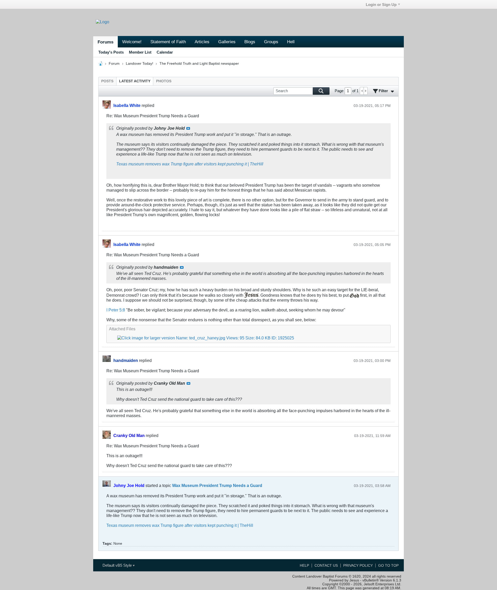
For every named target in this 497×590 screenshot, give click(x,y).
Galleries (227, 41)
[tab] (107, 81)
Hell (291, 41)
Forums (105, 42)
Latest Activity (134, 81)
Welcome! (132, 41)
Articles (202, 41)
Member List (140, 52)
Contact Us (326, 565)
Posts (107, 81)
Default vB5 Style (118, 565)
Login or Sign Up (381, 4)
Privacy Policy (358, 565)
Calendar (165, 52)
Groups (271, 41)
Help (304, 565)
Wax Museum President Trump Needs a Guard (217, 485)
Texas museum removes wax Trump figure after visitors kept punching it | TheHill (189, 164)
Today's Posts (111, 52)
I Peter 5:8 (115, 310)
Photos (163, 81)
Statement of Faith (168, 41)
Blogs (249, 41)
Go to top (388, 565)
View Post (188, 128)
